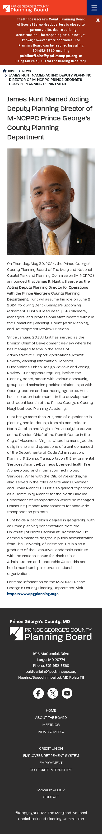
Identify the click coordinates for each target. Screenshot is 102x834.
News (26, 71)
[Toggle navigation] (94, 7)
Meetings (51, 725)
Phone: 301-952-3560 (51, 666)
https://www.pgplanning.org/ (32, 594)
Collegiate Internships (51, 770)
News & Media (51, 732)
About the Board (51, 718)
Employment (51, 763)
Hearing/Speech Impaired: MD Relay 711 (51, 678)
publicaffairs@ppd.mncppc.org (48, 56)
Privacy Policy (51, 790)
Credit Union (51, 749)
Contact (51, 797)
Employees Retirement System (51, 756)
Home (11, 71)
